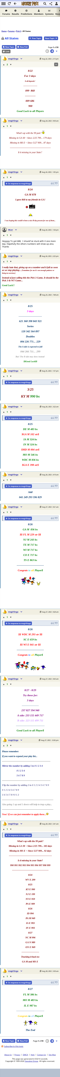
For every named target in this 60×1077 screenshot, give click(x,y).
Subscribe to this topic (13, 1046)
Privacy (17, 1054)
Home (4, 31)
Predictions (26, 14)
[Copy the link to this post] (40, 59)
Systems (49, 14)
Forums (6, 14)
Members (38, 14)
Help (33, 1054)
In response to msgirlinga (19, 183)
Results (15, 14)
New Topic (9, 47)
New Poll (24, 47)
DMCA (25, 1054)
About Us (8, 1054)
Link (7, 51)
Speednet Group (31, 1061)
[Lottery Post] (30, 3)
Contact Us (41, 1054)
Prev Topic (36, 38)
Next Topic (49, 38)
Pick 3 (18, 31)
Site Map (52, 1054)
